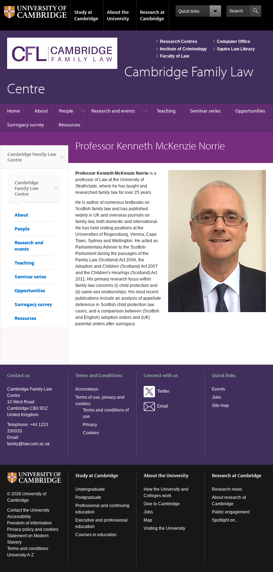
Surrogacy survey (25, 124)
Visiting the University (164, 528)
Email (161, 406)
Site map (220, 405)
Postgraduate (88, 497)
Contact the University (28, 510)
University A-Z (20, 554)
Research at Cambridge (152, 15)
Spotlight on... (225, 520)
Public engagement (231, 512)
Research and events (113, 111)
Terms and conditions (27, 548)
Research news (227, 489)
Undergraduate (90, 489)
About (41, 111)
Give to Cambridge (162, 503)
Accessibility (19, 516)
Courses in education (96, 534)
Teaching (166, 111)
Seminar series (205, 111)
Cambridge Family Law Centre (31, 157)
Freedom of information (29, 523)
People (66, 111)
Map (148, 520)
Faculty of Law (174, 56)
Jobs (216, 397)
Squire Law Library (236, 49)
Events (218, 389)
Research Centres (178, 41)
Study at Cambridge (86, 15)
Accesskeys (86, 389)
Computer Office (233, 41)
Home (13, 111)
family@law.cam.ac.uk (28, 443)
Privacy (90, 424)
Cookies (91, 432)
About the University (118, 15)
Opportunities (250, 111)
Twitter (162, 391)
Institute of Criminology (183, 49)
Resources (69, 124)
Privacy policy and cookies (32, 529)
